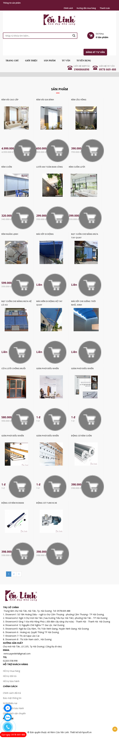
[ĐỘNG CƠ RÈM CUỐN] (86, 457)
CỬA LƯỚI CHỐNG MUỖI (13, 368)
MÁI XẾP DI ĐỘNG (45, 234)
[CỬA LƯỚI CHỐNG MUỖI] (16, 389)
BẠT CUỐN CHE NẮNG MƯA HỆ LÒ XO (16, 303)
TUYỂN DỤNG (84, 60)
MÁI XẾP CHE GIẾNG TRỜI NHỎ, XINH (83, 303)
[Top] (114, 729)
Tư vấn (66, 60)
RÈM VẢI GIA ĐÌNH (45, 99)
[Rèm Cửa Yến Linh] (60, 19)
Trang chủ (12, 60)
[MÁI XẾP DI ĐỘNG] (51, 255)
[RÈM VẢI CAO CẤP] (16, 121)
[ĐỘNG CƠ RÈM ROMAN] (16, 524)
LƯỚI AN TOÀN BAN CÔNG (49, 166)
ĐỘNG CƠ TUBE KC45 (46, 502)
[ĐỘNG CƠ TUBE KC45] (51, 524)
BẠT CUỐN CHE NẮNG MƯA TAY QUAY (84, 236)
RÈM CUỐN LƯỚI (77, 166)
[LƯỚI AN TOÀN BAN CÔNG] (52, 188)
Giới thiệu (31, 60)
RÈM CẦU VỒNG (78, 99)
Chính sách (68, 8)
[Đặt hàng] (25, 150)
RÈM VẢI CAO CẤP (9, 99)
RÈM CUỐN (6, 166)
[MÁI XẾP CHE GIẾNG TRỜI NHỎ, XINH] (86, 322)
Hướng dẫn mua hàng (86, 8)
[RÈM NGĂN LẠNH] (16, 255)
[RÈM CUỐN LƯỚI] (84, 188)
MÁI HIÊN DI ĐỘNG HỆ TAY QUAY (49, 303)
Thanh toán (105, 8)
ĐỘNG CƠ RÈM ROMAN (12, 502)
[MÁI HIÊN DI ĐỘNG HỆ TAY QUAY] (51, 322)
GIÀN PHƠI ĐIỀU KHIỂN (47, 368)
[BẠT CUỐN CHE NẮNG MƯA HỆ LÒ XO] (16, 322)
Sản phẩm (49, 60)
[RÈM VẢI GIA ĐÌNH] (51, 121)
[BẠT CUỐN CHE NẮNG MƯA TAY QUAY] (86, 255)
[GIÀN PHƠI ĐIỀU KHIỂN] (51, 389)
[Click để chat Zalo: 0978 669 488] (8, 717)
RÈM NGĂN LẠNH (9, 234)
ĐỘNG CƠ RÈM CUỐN (81, 435)
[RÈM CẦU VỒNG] (86, 121)
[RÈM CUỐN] (16, 188)
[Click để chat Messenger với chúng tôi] (8, 708)
